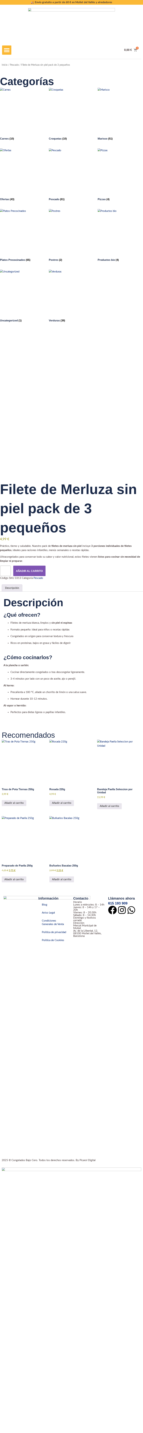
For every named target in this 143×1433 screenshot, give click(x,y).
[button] (7, 50)
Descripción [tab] (12, 588)
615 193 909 (117, 903)
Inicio (4, 65)
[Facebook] (112, 910)
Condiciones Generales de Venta (53, 922)
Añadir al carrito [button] (14, 803)
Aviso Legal (48, 912)
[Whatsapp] (131, 910)
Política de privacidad (54, 932)
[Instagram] (122, 910)
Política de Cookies (53, 940)
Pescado (14, 65)
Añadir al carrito (29, 570)
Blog (44, 904)
